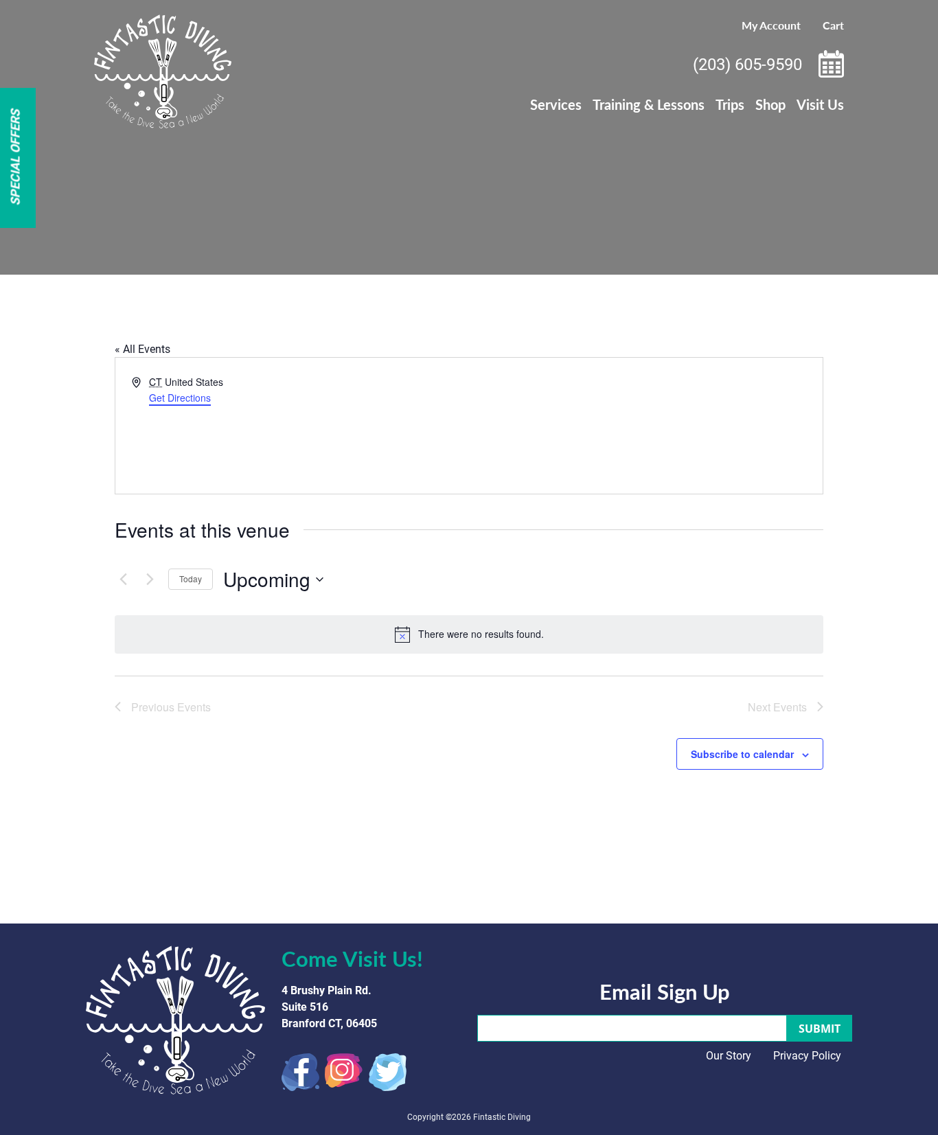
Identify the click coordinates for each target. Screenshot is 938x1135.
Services (556, 104)
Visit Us (820, 104)
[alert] (469, 634)
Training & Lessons (649, 104)
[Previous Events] (123, 579)
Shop (770, 104)
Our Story (728, 1055)
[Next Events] (149, 579)
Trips (730, 104)
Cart (833, 25)
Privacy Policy (807, 1055)
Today (190, 578)
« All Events (142, 348)
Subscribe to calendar (742, 754)
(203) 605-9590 (747, 64)
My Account (771, 25)
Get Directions (180, 397)
